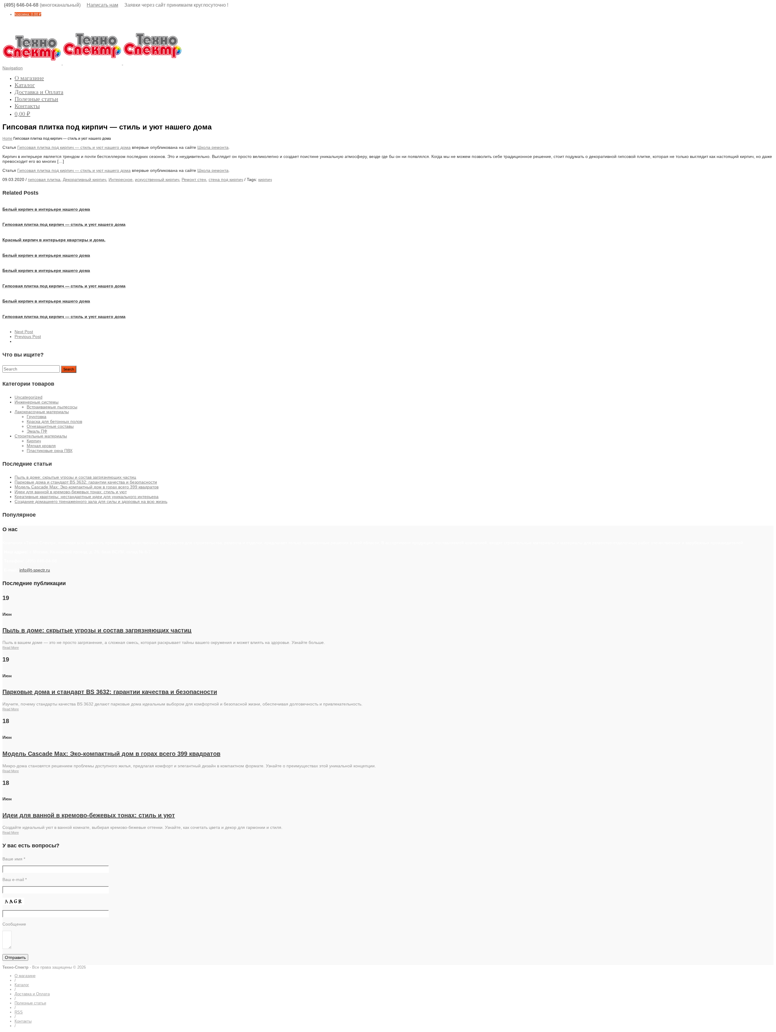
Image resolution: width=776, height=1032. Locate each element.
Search (68, 369)
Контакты (27, 105)
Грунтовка (36, 416)
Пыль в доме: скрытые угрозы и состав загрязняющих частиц (75, 477)
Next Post (24, 331)
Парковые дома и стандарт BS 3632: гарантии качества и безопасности (86, 482)
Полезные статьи (36, 98)
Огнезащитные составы (50, 426)
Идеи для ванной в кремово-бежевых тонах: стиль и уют (71, 491)
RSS (19, 1012)
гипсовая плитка (44, 179)
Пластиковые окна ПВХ (49, 450)
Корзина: (28, 14)
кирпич (265, 179)
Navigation (12, 67)
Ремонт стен (194, 179)
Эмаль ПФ (37, 431)
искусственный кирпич (157, 179)
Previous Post (28, 336)
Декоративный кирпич (84, 179)
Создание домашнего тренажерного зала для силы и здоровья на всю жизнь (91, 501)
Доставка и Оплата (39, 92)
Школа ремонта (213, 147)
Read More (10, 647)
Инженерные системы (37, 402)
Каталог (25, 85)
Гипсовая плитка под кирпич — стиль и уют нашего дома (74, 147)
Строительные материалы (41, 436)
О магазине (29, 78)
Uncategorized (28, 397)
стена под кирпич (226, 179)
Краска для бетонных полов (54, 421)
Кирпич (34, 440)
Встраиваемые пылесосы (52, 406)
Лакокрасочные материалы (42, 411)
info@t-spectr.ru (34, 570)
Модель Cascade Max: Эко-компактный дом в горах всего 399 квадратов (87, 486)
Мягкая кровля (41, 445)
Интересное (120, 179)
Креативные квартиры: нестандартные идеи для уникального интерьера (87, 496)
